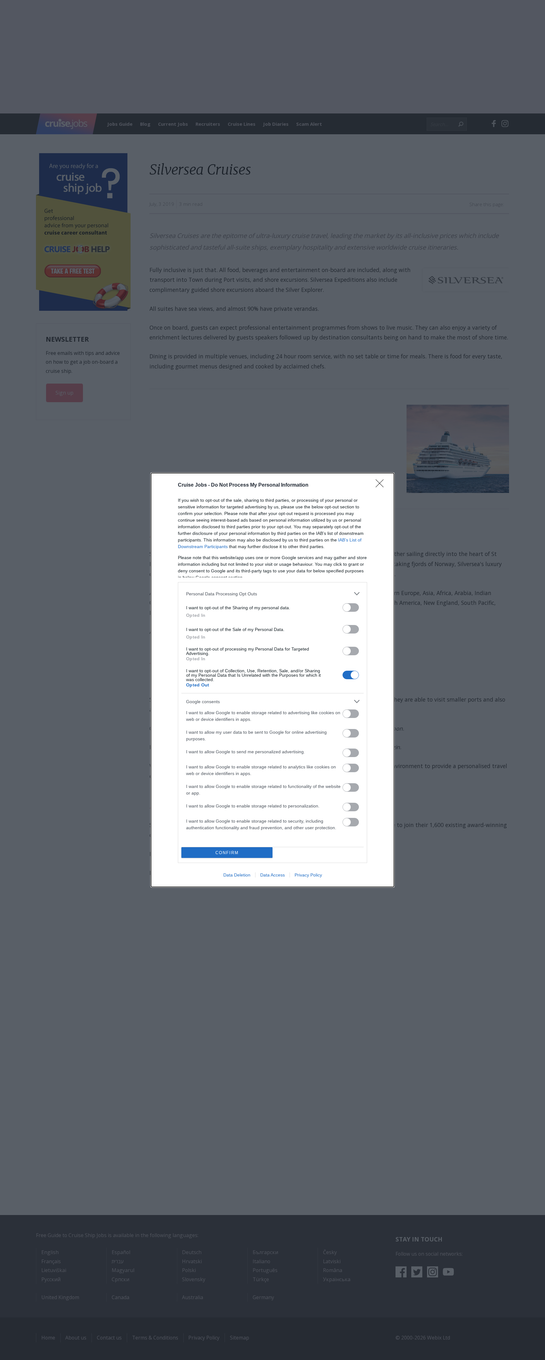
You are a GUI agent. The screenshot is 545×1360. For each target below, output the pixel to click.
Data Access (272, 874)
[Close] (382, 485)
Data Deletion (236, 874)
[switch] (351, 607)
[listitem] (272, 593)
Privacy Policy (308, 874)
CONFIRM (227, 852)
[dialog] (272, 680)
